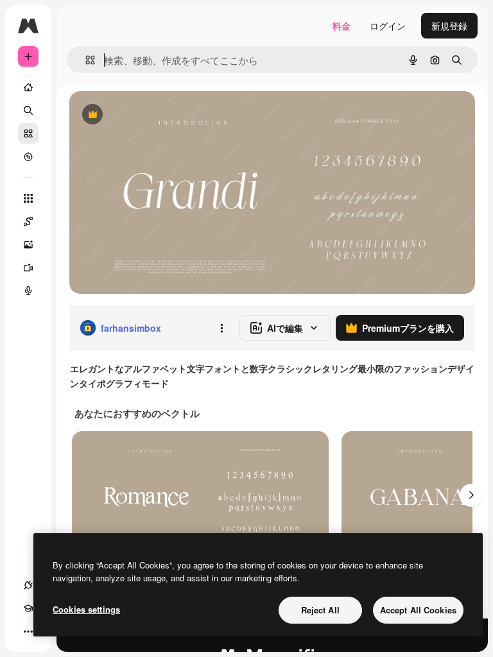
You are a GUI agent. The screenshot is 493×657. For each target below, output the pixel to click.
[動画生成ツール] (28, 267)
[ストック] (28, 133)
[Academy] (28, 608)
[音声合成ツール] (28, 290)
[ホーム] (28, 87)
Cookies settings (86, 609)
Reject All (320, 610)
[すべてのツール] (28, 198)
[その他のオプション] (221, 328)
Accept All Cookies (418, 610)
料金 (341, 25)
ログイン (388, 25)
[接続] (28, 585)
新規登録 (449, 25)
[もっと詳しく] (28, 156)
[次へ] (471, 495)
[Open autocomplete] (85, 60)
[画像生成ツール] (28, 244)
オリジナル (158, 115)
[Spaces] (28, 221)
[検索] (28, 110)
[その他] (28, 631)
